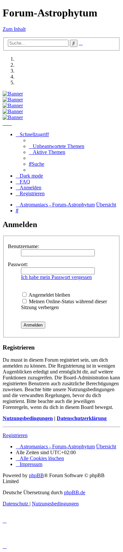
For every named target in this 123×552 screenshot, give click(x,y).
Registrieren (15, 435)
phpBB (36, 475)
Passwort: (18, 264)
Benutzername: (23, 246)
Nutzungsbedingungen (28, 418)
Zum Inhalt (14, 29)
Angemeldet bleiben (49, 295)
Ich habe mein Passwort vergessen (56, 277)
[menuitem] (56, 146)
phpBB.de (74, 492)
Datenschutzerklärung (82, 418)
